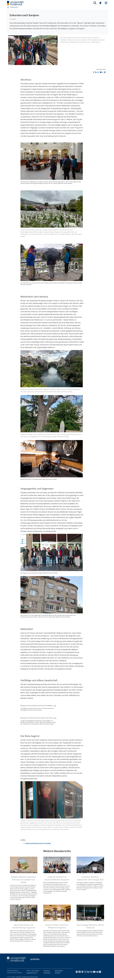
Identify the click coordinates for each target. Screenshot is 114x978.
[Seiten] (106, 3)
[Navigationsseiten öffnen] (8, 7)
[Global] (100, 3)
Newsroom (14, 7)
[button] (94, 72)
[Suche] (95, 3)
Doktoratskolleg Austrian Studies (38, 911)
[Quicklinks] (100, 3)
